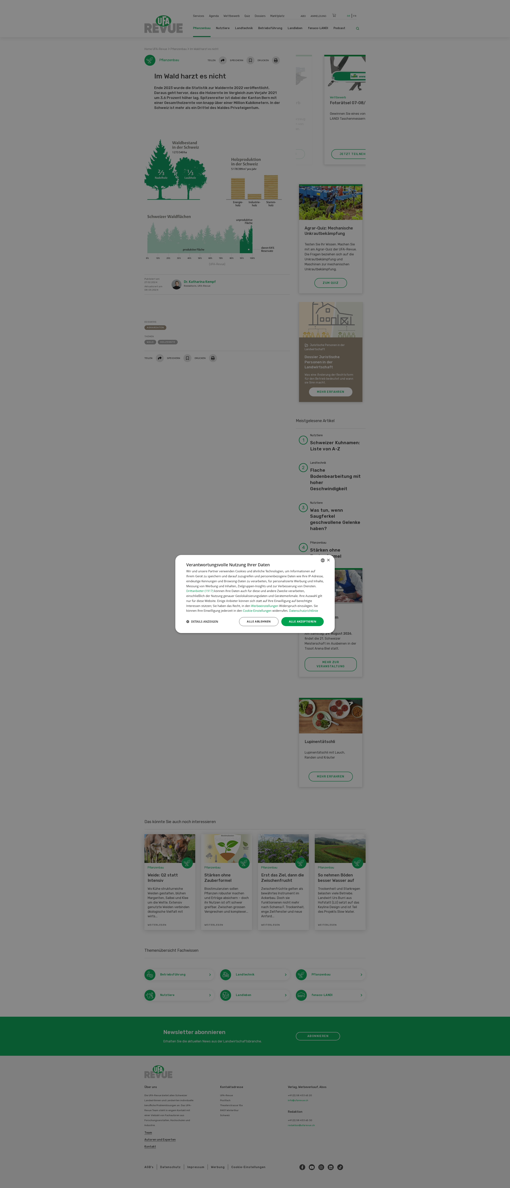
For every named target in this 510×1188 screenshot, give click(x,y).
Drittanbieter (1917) (199, 591)
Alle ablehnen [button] (259, 621)
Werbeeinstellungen (264, 606)
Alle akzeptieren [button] (302, 621)
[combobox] (323, 560)
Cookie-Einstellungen (257, 611)
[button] (202, 621)
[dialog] (255, 594)
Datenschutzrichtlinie (303, 611)
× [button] (328, 560)
